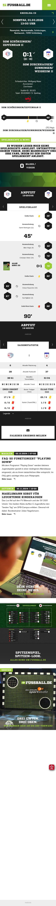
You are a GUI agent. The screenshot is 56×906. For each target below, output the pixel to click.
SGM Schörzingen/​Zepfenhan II (17, 43)
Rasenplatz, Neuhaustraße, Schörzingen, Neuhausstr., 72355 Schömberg (28, 31)
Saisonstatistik (28, 345)
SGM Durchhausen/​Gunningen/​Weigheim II (38, 68)
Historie (3, 344)
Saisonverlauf (52, 344)
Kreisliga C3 (28, 13)
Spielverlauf (28, 207)
